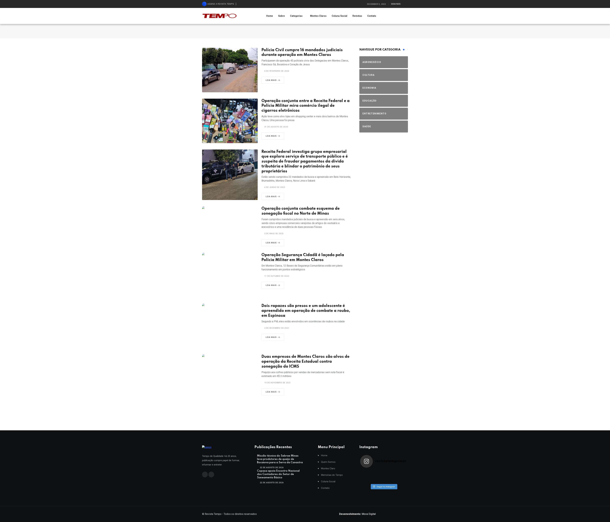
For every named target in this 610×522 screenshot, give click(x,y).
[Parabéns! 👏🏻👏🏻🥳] (389, 480)
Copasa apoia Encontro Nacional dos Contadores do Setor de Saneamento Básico (278, 474)
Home (269, 15)
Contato (371, 15)
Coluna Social (339, 15)
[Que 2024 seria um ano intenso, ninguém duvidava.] (378, 480)
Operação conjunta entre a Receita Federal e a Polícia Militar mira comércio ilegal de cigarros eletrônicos (305, 106)
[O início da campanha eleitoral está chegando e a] (401, 472)
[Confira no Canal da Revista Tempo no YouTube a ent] (378, 472)
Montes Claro (328, 468)
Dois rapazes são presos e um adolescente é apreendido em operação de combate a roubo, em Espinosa (305, 311)
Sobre (281, 15)
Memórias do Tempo (332, 475)
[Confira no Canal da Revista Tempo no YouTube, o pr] (389, 476)
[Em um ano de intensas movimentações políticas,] (366, 480)
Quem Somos (328, 462)
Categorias (296, 15)
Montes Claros (318, 15)
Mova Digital (357, 513)
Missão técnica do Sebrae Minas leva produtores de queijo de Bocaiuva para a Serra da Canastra (280, 459)
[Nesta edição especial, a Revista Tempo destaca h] (366, 472)
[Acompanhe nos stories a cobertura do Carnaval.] (401, 480)
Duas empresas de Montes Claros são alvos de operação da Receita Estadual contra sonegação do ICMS (305, 362)
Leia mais (271, 80)
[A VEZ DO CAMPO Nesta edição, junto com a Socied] (401, 476)
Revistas (357, 15)
